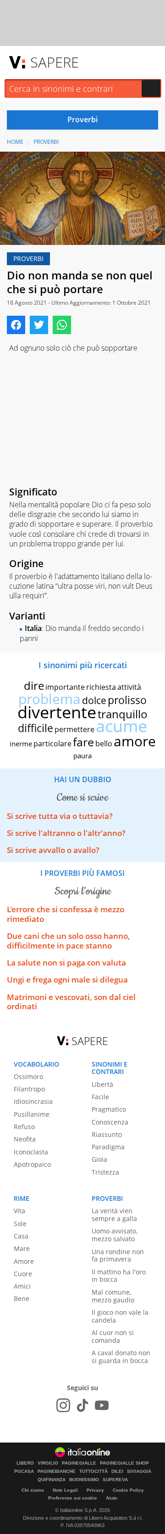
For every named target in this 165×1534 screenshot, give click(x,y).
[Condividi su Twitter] (39, 325)
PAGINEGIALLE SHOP (124, 1463)
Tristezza (105, 1172)
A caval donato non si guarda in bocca (121, 1356)
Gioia (99, 1159)
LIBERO (25, 1463)
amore (135, 741)
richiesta (101, 687)
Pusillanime (32, 1114)
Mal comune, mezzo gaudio (113, 1296)
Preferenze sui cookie (72, 1497)
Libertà (102, 1084)
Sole (20, 1223)
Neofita (25, 1139)
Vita (19, 1210)
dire (34, 685)
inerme (21, 743)
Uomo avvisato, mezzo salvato (115, 1235)
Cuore (23, 1273)
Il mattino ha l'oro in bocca (119, 1275)
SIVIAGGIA (139, 1471)
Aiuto (111, 1497)
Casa (21, 1236)
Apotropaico (32, 1164)
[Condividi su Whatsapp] (62, 325)
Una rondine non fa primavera (118, 1255)
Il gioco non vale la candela (120, 1316)
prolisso (127, 700)
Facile (100, 1096)
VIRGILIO (48, 1463)
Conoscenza (110, 1122)
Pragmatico (109, 1109)
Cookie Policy (128, 1490)
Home (15, 142)
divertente (56, 712)
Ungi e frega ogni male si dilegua (67, 979)
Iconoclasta (31, 1152)
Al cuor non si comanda (113, 1336)
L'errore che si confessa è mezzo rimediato (65, 914)
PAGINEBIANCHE (57, 1471)
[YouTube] (101, 1405)
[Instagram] (63, 1405)
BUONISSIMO (84, 1479)
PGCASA (24, 1471)
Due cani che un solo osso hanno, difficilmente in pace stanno (68, 940)
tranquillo (123, 714)
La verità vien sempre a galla (114, 1214)
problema (49, 698)
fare (83, 742)
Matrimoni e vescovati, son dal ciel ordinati (71, 1001)
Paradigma (108, 1146)
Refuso (24, 1126)
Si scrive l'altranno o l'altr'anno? (66, 833)
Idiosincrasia (33, 1101)
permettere (74, 729)
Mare (22, 1248)
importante (65, 687)
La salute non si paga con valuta (66, 962)
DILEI (117, 1471)
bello (103, 744)
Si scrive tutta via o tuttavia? (60, 816)
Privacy (95, 1490)
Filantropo (29, 1089)
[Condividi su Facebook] (16, 325)
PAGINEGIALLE (79, 1463)
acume (121, 726)
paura (82, 755)
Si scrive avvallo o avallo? (53, 850)
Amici (22, 1286)
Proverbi (46, 142)
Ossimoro (28, 1076)
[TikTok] (82, 1405)
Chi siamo (33, 1490)
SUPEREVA (115, 1479)
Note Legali (65, 1490)
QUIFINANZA (52, 1479)
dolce (94, 700)
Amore (24, 1261)
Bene (21, 1298)
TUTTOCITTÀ (93, 1471)
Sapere (54, 62)
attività (129, 687)
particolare (52, 744)
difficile (35, 728)
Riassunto (107, 1134)
